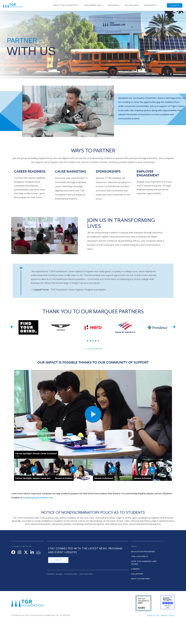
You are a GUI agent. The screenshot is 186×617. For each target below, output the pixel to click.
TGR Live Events (139, 556)
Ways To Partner (140, 579)
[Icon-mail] (38, 552)
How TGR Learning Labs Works (144, 562)
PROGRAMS (113, 5)
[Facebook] (13, 552)
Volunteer (137, 574)
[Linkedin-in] (32, 552)
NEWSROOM (149, 5)
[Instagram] (20, 552)
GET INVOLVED (131, 5)
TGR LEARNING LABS (92, 5)
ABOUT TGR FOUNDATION (65, 5)
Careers (135, 569)
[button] (12, 326)
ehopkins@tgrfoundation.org (38, 497)
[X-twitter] (26, 552)
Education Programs (143, 552)
